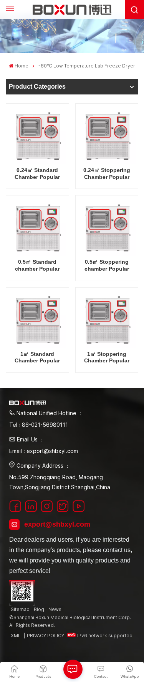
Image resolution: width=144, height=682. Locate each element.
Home (21, 66)
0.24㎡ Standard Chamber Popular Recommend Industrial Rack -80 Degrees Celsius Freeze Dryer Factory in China (37, 173)
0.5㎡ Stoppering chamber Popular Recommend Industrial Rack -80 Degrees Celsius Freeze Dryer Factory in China (106, 265)
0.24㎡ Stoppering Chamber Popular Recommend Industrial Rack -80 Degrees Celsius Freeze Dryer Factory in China (106, 173)
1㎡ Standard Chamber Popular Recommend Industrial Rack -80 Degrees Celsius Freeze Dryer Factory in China (37, 357)
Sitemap (20, 609)
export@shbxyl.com (57, 524)
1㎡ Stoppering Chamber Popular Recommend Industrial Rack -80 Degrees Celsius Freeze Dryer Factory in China (106, 357)
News (54, 609)
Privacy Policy (45, 635)
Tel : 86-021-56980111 (38, 424)
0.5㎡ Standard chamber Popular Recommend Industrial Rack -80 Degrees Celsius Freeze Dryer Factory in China (37, 265)
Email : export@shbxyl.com (43, 451)
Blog (39, 609)
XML (16, 635)
